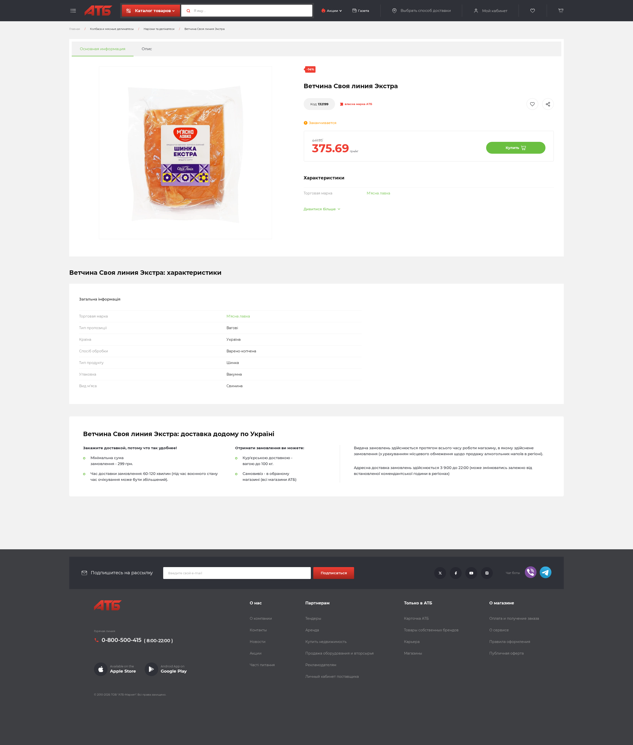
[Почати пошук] (186, 11)
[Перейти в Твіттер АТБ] (440, 573)
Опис (147, 48)
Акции (256, 653)
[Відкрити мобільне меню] (73, 11)
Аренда (312, 630)
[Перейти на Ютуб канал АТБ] (471, 573)
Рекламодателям (320, 665)
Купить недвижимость (326, 641)
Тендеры (313, 618)
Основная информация (102, 48)
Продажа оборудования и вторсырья (339, 653)
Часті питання (262, 665)
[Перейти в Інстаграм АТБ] (487, 573)
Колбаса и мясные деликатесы (112, 29)
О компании (261, 618)
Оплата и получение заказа (514, 618)
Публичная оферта (506, 653)
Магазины (413, 653)
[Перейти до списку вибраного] (533, 10)
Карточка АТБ (416, 618)
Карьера (412, 641)
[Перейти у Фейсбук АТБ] (456, 573)
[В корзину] (561, 10)
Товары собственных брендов (431, 630)
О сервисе (499, 630)
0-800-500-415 (121, 640)
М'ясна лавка (378, 193)
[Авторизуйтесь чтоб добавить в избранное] (532, 104)
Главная (74, 29)
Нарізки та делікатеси (159, 29)
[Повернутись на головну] (98, 10)
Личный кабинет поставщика (332, 676)
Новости (258, 641)
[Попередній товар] (71, 355)
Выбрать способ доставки (426, 10)
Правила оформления (509, 641)
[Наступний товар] (561, 355)
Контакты (258, 630)
